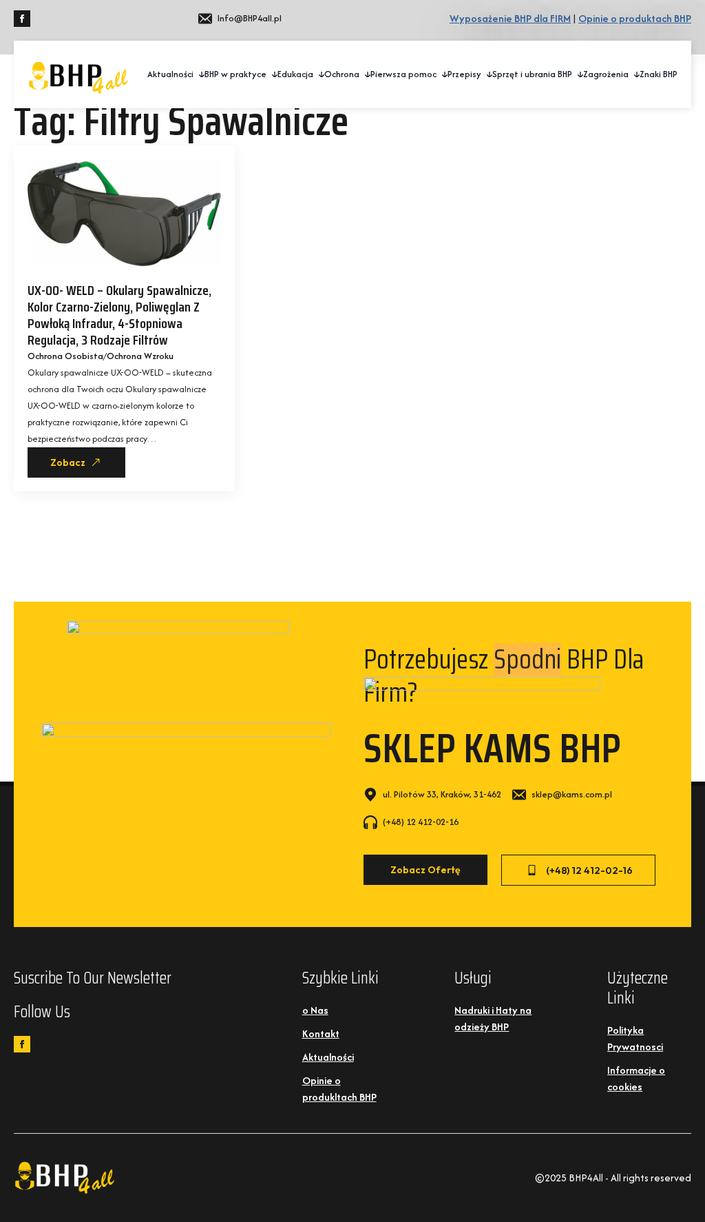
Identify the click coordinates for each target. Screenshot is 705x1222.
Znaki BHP (658, 74)
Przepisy (464, 74)
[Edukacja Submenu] (318, 74)
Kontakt (320, 1033)
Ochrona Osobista (65, 356)
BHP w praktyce (235, 74)
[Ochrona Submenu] (364, 74)
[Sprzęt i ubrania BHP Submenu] (577, 74)
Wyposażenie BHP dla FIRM (510, 18)
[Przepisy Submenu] (486, 74)
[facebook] (22, 18)
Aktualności (170, 74)
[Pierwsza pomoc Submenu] (442, 74)
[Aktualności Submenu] (198, 74)
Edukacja (295, 74)
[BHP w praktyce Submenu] (271, 74)
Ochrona (341, 74)
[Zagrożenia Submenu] (634, 74)
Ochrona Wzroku (140, 356)
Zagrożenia (606, 74)
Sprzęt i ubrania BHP (532, 74)
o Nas (315, 1010)
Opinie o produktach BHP (634, 18)
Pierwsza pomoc (403, 74)
